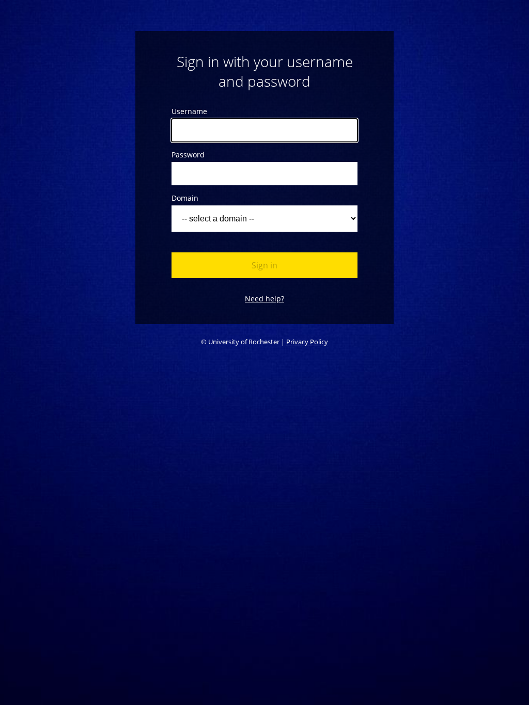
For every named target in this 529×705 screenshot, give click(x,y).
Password (188, 154)
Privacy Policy (307, 341)
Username (189, 111)
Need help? (264, 298)
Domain (185, 198)
